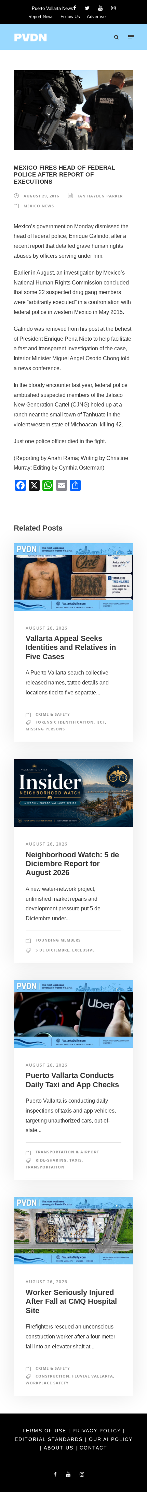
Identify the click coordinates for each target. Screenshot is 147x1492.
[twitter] (87, 8)
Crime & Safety (53, 714)
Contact (93, 1448)
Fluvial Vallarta (92, 1376)
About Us (60, 1448)
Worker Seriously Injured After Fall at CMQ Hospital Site (71, 1301)
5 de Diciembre (52, 950)
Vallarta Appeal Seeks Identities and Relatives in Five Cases (71, 647)
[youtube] (100, 8)
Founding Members (58, 940)
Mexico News (39, 205)
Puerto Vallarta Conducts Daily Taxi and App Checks (72, 1080)
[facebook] (74, 8)
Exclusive (83, 950)
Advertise (96, 16)
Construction (52, 1376)
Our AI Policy (111, 1439)
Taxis (75, 1160)
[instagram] (113, 8)
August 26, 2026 (47, 628)
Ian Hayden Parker (100, 195)
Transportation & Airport (67, 1151)
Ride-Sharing (51, 1160)
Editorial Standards (50, 1439)
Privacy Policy (97, 1430)
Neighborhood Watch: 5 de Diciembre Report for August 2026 (72, 863)
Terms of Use (45, 1430)
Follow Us (70, 16)
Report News (41, 16)
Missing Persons (45, 728)
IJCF (100, 722)
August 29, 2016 (41, 195)
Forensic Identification (65, 722)
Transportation (45, 1166)
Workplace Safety (47, 1382)
